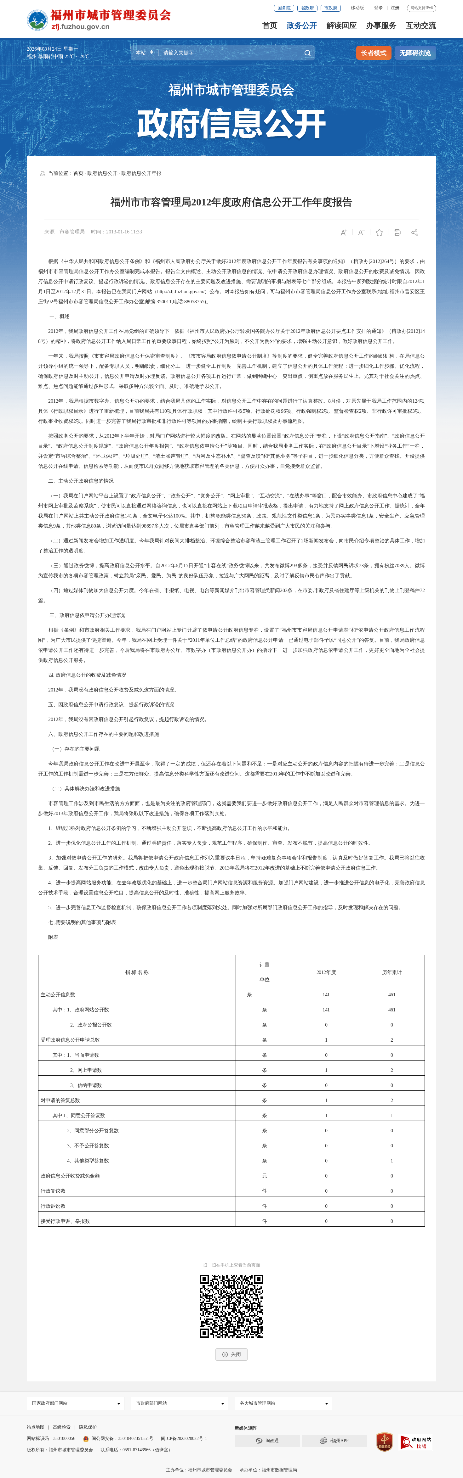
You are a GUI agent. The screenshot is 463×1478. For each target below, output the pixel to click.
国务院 (284, 8)
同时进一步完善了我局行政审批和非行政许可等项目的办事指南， (159, 421)
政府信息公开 (102, 173)
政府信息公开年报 (141, 173)
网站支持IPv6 (421, 8)
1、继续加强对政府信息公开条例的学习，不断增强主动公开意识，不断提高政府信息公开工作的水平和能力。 (178, 828)
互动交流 (421, 25)
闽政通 (272, 1440)
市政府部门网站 (151, 1403)
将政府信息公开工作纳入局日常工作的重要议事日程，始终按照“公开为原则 (155, 341)
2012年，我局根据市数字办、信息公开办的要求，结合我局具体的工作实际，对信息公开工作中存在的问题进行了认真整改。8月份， (197, 401)
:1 (64, 1115)
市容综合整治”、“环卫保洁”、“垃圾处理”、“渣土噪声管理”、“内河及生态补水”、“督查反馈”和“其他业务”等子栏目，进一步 (194, 456)
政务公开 (302, 25)
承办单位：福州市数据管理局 (268, 1470)
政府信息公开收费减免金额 (70, 1175)
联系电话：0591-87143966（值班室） (136, 1449)
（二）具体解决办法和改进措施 (84, 788)
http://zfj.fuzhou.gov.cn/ (180, 291)
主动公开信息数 (58, 994)
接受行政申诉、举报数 (65, 1221)
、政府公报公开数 (92, 1024)
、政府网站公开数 (89, 1009)
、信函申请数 (87, 1085)
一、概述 (59, 316)
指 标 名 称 (136, 972)
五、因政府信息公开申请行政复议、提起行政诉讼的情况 (111, 704)
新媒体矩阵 (246, 1428)
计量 (264, 964)
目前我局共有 (144, 411)
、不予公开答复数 (89, 1145)
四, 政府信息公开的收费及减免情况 (87, 675)
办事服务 (381, 25)
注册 (395, 7)
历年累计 (392, 972)
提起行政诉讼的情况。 (184, 719)
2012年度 (326, 972)
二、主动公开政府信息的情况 (81, 481)
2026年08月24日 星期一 (52, 49)
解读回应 (342, 25)
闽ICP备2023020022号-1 (184, 1438)
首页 (269, 25)
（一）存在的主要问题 (74, 749)
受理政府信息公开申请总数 (70, 1040)
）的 (51, 341)
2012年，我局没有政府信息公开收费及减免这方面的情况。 (113, 689)
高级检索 (62, 1427)
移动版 (357, 7)
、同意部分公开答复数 (94, 1130)
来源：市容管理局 (64, 231)
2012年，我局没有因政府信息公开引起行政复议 (101, 719)
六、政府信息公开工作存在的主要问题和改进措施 (103, 734)
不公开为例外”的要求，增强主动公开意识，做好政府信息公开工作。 (321, 341)
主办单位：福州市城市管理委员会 (199, 1470)
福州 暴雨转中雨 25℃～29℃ (58, 56)
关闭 (236, 1354)
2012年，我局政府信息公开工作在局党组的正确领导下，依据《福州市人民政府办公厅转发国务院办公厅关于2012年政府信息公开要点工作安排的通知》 (217, 331)
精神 (61, 341)
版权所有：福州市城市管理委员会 (60, 1449)
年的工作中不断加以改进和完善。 (318, 773)
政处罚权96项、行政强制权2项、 (297, 411)
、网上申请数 (87, 1070)
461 (392, 994)
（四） (55, 590)
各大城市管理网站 (257, 1403)
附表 (53, 937)
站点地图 (35, 1427)
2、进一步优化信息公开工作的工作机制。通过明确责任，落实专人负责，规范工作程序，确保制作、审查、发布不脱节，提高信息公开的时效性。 (210, 843)
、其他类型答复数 (89, 1160)
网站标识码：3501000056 (51, 1438)
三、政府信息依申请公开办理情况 (86, 615)
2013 (275, 773)
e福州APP (339, 1440)
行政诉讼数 (53, 1206)
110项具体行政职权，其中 (188, 411)
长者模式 (373, 52)
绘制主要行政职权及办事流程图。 (270, 421)
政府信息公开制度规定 (83, 446)
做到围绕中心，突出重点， (277, 376)
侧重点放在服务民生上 (333, 376)
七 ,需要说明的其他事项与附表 (82, 922)
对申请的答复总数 (60, 1100)
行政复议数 (53, 1191)
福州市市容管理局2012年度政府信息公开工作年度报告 (231, 202)
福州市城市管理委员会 (231, 90)
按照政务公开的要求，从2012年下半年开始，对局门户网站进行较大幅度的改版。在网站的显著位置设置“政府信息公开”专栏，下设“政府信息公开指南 (216, 436)
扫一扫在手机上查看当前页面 (231, 1265)
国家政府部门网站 (49, 1403)
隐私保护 (88, 1427)
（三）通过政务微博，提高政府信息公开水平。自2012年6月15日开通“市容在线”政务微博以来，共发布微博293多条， (180, 565)
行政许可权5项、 (236, 411)
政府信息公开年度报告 (143, 446)
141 (326, 994)
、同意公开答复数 (85, 1115)
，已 (288, 640)
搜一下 (307, 53)
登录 (378, 7)
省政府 (307, 8)
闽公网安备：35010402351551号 (122, 1438)
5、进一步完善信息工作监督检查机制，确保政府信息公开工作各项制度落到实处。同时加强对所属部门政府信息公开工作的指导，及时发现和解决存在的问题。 (225, 907)
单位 (264, 979)
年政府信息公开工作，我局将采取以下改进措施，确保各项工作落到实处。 (149, 813)
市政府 (330, 8)
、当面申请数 (84, 1055)
